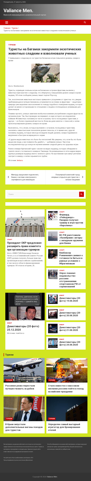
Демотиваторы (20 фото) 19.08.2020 (69, 299)
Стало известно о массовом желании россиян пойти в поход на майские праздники (66, 388)
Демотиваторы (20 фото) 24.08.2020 (69, 343)
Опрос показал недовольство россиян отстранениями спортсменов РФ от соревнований (70, 280)
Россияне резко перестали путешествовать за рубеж (20, 387)
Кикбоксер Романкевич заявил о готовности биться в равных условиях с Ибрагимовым (71, 258)
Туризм (12, 45)
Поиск (81, 194)
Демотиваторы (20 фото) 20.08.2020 (69, 314)
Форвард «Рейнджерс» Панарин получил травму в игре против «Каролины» (71, 220)
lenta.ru (20, 160)
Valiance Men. (18, 10)
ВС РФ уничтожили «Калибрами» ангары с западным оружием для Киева (71, 239)
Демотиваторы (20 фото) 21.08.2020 (69, 328)
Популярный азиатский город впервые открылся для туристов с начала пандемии (66, 177)
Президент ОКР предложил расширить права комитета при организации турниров (24, 246)
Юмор (9, 323)
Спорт (9, 239)
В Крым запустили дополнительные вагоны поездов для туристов (24, 427)
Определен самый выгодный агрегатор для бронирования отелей (64, 427)
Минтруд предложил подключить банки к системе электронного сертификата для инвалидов (25, 177)
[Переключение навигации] (7, 22)
